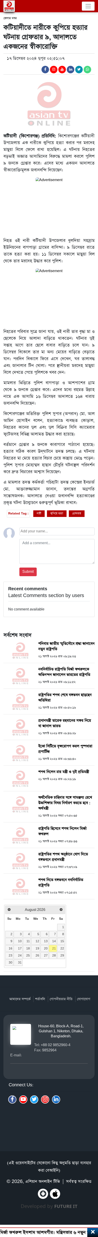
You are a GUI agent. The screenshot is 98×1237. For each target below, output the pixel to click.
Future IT (65, 1206)
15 (62, 941)
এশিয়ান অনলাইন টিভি (42, 1181)
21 (54, 948)
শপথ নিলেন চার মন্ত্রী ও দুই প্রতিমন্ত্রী (63, 772)
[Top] (92, 1209)
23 (10, 955)
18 (28, 948)
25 (28, 955)
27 (46, 955)
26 (37, 955)
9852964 (49, 1050)
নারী (39, 513)
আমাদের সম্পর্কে (20, 999)
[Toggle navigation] (88, 6)
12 (37, 941)
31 (20, 962)
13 (46, 941)
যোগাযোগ (83, 999)
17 (20, 948)
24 (20, 955)
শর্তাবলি (40, 999)
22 (62, 948)
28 (54, 955)
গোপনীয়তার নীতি (61, 999)
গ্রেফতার (76, 513)
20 (46, 948)
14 (54, 941)
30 (10, 962)
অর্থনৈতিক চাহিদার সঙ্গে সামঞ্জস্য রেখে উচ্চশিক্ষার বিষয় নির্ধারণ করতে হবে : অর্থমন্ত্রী (65, 803)
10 (20, 941)
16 (10, 948)
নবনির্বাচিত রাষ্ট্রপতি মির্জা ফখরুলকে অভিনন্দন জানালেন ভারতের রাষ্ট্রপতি (64, 672)
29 (62, 955)
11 (28, 941)
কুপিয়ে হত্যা (56, 513)
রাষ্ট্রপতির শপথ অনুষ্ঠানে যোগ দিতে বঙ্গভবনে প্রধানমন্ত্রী (63, 857)
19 (37, 948)
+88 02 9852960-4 (55, 1045)
